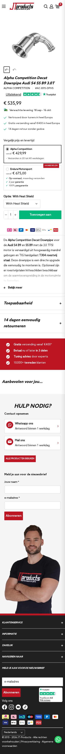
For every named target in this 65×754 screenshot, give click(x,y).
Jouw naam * (11, 482)
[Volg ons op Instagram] (11, 706)
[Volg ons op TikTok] (25, 706)
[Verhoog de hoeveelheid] (15, 214)
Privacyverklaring (30, 741)
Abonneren (13, 516)
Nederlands (10, 732)
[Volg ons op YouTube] (18, 706)
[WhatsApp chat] (58, 739)
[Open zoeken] (46, 6)
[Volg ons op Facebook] (4, 706)
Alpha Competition (17, 88)
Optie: (19, 196)
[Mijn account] (51, 6)
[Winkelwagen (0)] (57, 6)
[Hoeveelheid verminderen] (6, 214)
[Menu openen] (4, 6)
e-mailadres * (12, 497)
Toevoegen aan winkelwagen (40, 216)
